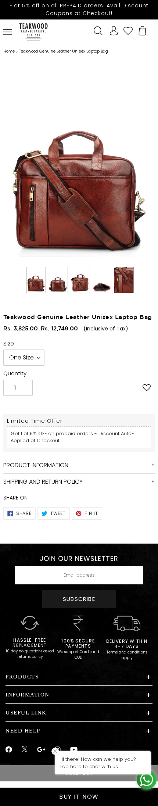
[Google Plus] (41, 749)
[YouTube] (74, 749)
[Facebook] (9, 749)
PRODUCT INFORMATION (35, 465)
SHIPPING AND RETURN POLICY (43, 481)
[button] (146, 388)
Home (9, 51)
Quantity (14, 373)
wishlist (127, 29)
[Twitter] (25, 750)
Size (8, 343)
